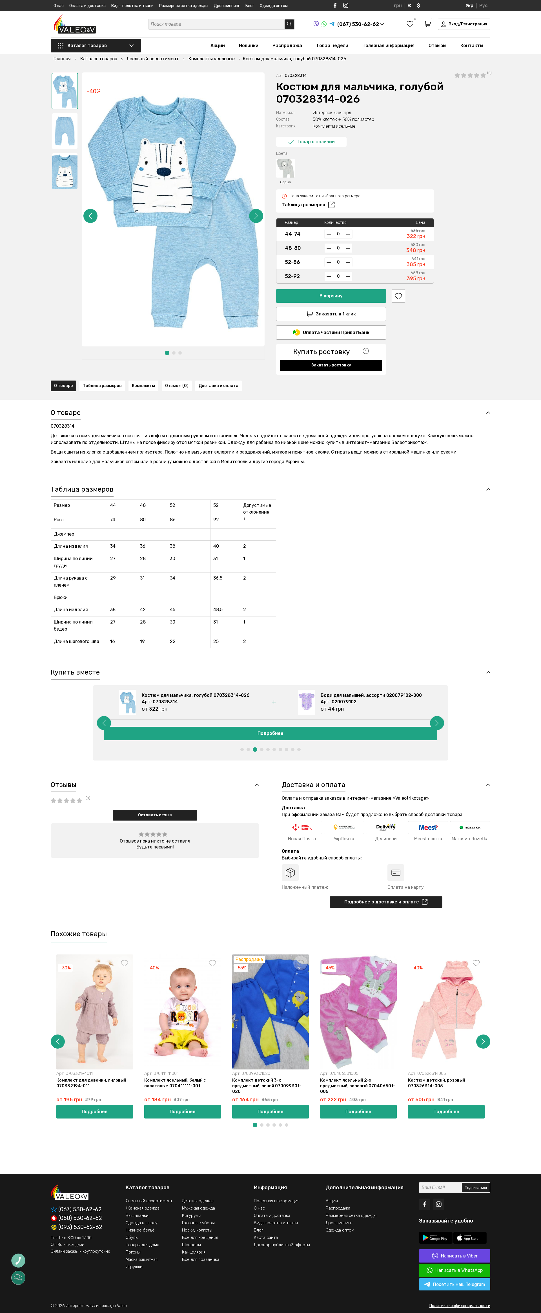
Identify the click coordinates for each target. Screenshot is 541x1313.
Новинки (248, 45)
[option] (64, 91)
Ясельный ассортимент (149, 1200)
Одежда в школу (142, 1222)
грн (398, 5)
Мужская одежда (198, 1208)
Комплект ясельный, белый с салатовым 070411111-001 (175, 1083)
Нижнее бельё (140, 1230)
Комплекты (143, 385)
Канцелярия (193, 1252)
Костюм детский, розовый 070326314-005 (436, 1083)
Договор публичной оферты (282, 1244)
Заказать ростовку (331, 365)
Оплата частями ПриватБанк (336, 332)
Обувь (132, 1237)
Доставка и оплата (218, 385)
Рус (483, 5)
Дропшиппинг (227, 5)
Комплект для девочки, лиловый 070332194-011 (91, 1083)
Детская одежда (198, 1200)
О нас (59, 5)
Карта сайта (266, 1237)
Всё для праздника (200, 1259)
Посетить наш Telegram (459, 1284)
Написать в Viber (459, 1256)
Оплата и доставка (87, 5)
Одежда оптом (274, 5)
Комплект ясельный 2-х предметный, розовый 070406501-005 (357, 1086)
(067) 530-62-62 (80, 1209)
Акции (217, 45)
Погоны (133, 1252)
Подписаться (476, 1188)
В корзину (331, 296)
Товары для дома (142, 1244)
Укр (469, 5)
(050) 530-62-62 (80, 1218)
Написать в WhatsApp (459, 1270)
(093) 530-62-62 (80, 1227)
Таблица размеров (303, 204)
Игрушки (134, 1266)
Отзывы (437, 45)
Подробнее (270, 733)
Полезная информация (388, 45)
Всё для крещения (200, 1237)
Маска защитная (142, 1259)
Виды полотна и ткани (132, 5)
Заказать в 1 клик (336, 314)
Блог (249, 5)
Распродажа (287, 45)
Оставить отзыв (155, 815)
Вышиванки (137, 1215)
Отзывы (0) (177, 385)
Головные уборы (198, 1222)
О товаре (63, 385)
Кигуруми (191, 1215)
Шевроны (191, 1244)
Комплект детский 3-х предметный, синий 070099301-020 (266, 1086)
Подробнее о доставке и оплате (381, 902)
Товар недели (332, 45)
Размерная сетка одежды (183, 5)
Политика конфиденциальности (459, 1305)
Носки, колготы (197, 1230)
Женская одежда (142, 1208)
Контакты (471, 45)
